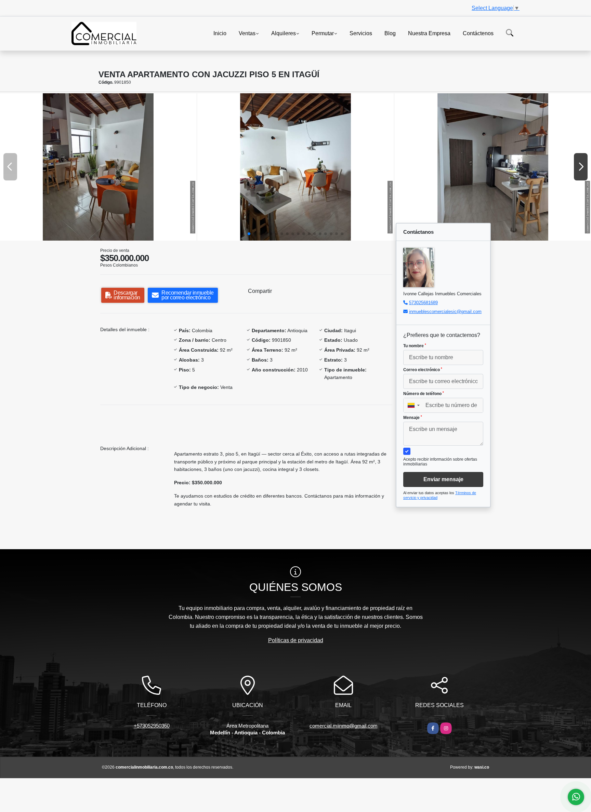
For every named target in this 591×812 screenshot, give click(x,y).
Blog (390, 33)
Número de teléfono (423, 393)
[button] (249, 233)
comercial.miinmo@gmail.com (344, 726)
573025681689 (423, 302)
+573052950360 (152, 726)
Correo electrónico (422, 370)
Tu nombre (414, 346)
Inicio (219, 33)
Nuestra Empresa (429, 33)
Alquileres (283, 33)
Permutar (323, 33)
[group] (98, 167)
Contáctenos (478, 33)
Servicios (361, 33)
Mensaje (412, 417)
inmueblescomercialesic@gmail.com (445, 311)
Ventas (247, 33)
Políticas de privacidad (295, 640)
